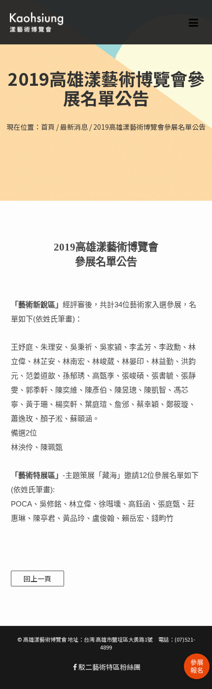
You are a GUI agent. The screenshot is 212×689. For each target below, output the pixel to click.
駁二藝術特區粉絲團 (109, 667)
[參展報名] (197, 666)
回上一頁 (37, 578)
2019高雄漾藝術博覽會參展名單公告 (149, 127)
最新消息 (74, 127)
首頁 (48, 127)
